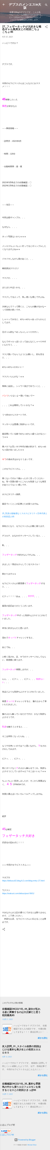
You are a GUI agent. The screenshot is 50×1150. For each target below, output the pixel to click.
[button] (46, 27)
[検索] (46, 5)
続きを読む (43, 1038)
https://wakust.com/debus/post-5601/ (18, 893)
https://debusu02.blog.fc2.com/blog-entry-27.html (23, 881)
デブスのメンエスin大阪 (25, 6)
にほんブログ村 (7, 1135)
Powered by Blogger (27, 1140)
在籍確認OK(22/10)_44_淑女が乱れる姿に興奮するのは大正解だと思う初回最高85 (21, 1012)
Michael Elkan (32, 1145)
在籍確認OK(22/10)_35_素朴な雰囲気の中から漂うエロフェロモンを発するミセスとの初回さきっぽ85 (21, 1086)
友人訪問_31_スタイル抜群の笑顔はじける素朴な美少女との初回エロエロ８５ (21, 1049)
